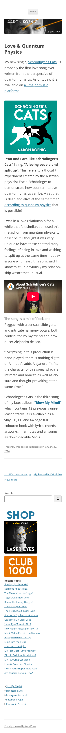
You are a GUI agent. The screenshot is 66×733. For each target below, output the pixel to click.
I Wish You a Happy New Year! (20, 668)
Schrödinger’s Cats (42, 62)
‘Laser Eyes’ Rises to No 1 (17, 624)
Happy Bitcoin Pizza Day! (17, 637)
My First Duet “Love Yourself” (20, 650)
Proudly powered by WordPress (20, 726)
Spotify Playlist (14, 686)
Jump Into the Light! (15, 646)
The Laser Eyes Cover (15, 606)
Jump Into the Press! (15, 642)
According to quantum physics (27, 205)
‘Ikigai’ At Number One (16, 597)
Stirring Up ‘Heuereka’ (16, 584)
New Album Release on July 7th (21, 628)
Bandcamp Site (14, 690)
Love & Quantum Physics (18, 664)
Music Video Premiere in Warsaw (22, 633)
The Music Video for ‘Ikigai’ (18, 593)
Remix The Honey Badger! (18, 602)
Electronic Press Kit (16, 704)
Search (8, 493)
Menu (33, 11)
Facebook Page (14, 699)
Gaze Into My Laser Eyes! (17, 619)
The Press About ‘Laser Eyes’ (19, 610)
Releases (36, 446)
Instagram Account (16, 695)
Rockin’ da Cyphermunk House (21, 615)
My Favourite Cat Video (17, 659)
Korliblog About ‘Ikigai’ (16, 588)
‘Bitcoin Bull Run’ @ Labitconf (20, 655)
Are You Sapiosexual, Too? (18, 673)
